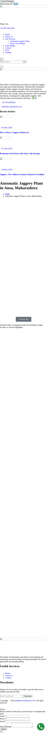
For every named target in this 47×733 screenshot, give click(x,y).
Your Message (5, 727)
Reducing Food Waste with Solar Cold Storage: (20, 153)
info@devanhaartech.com (12, 107)
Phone (3, 719)
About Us (9, 37)
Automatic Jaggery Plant (19, 41)
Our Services (10, 39)
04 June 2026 (7, 128)
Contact (8, 48)
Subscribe (27, 696)
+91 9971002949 (8, 102)
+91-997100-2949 (7, 28)
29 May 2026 (7, 170)
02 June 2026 (7, 148)
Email (3, 721)
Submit (3, 729)
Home (7, 34)
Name (3, 716)
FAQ (7, 50)
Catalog (8, 52)
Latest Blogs (10, 46)
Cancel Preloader (7, 1)
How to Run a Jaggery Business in (14, 132)
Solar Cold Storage (17, 43)
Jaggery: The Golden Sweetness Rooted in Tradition (22, 174)
